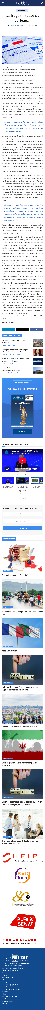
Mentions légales (7, 978)
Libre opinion (22, 11)
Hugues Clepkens (17, 25)
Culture (4, 980)
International (6, 987)
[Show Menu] (3, 3)
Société (4, 999)
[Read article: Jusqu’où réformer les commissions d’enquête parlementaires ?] (38, 370)
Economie (5, 982)
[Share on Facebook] (36, 329)
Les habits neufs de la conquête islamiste (19, 726)
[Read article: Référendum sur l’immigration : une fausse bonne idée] (22, 594)
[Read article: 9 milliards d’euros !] (22, 633)
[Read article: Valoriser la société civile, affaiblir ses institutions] (38, 343)
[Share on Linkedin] (8, 329)
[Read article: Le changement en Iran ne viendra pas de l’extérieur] (22, 745)
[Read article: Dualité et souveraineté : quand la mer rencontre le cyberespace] (38, 361)
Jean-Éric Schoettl (11, 373)
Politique (4, 994)
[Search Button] (42, 3)
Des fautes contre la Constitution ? (17, 575)
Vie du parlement (7, 1001)
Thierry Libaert (10, 345)
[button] (25, 475)
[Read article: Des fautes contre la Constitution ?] (22, 558)
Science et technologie (9, 996)
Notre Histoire (6, 973)
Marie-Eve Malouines (12, 355)
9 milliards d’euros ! (10, 651)
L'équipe (4, 975)
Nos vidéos (5, 1003)
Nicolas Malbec (9, 364)
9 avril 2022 (33, 25)
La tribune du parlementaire (11, 989)
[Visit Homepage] (22, 3)
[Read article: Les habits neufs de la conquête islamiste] (22, 709)
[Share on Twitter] (22, 329)
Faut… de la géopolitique (10, 985)
